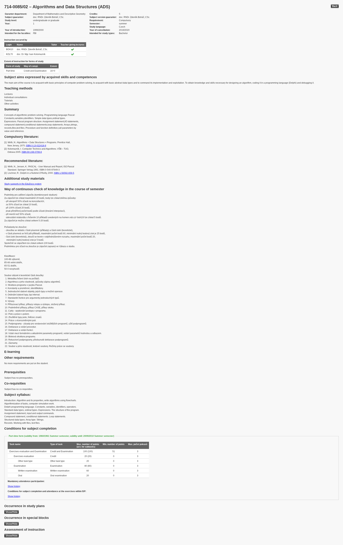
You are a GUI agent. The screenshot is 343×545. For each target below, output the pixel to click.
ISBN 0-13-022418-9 (36, 145)
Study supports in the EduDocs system (22, 184)
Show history (14, 486)
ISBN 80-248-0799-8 (32, 152)
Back (334, 6)
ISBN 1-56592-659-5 (64, 173)
